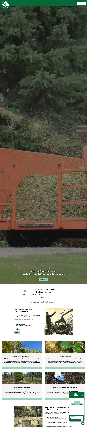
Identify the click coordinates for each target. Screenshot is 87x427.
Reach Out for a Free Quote (65, 399)
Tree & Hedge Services (37, 3)
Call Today (17, 332)
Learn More (22, 399)
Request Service (43, 279)
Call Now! (80, 404)
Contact (54, 3)
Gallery (51, 3)
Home (31, 3)
